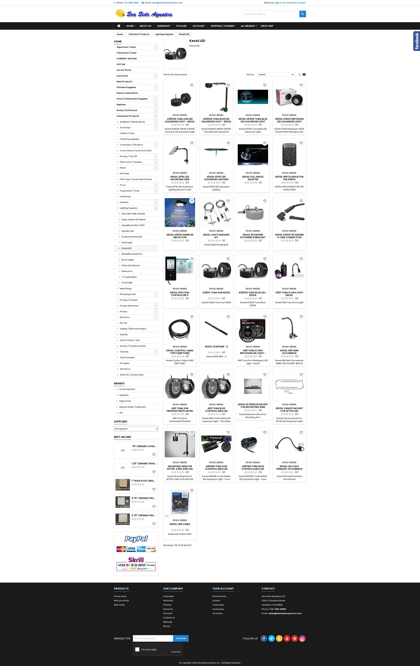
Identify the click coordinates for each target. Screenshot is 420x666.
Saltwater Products (128, 116)
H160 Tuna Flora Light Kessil (289, 294)
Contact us (169, 617)
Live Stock (122, 75)
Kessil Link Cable (180, 524)
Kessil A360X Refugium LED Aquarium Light (289, 120)
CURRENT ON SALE (127, 58)
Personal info (219, 596)
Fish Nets (124, 173)
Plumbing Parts (128, 294)
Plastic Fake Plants (127, 93)
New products (121, 600)
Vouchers (217, 613)
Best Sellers (122, 437)
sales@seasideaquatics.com (166, 2)
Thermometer (127, 357)
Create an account (295, 2)
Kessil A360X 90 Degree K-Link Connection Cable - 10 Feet (289, 237)
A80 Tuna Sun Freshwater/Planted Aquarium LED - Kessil (179, 411)
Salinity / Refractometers (133, 328)
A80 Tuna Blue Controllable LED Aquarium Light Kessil (216, 411)
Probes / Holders (129, 300)
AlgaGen (124, 395)
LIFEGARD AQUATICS (132, 254)
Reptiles (121, 104)
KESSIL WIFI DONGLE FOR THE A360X (289, 178)
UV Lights (124, 363)
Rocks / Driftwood (127, 110)
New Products (124, 81)
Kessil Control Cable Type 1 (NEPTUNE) (179, 352)
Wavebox (125, 369)
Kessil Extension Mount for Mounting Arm (253, 406)
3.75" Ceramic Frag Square (144, 498)
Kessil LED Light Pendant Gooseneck (289, 468)
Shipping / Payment (223, 26)
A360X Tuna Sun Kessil (216, 292)
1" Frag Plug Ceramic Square (144, 480)
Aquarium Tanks (126, 47)
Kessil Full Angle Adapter (252, 178)
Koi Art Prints (124, 70)
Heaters (124, 202)
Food (122, 185)
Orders (216, 600)
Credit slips (218, 604)
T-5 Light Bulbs (129, 277)
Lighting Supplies (129, 208)
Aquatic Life (128, 231)
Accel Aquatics (127, 389)
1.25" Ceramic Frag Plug (144, 463)
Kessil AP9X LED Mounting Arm (179, 178)
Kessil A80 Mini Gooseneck (289, 352)
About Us (145, 26)
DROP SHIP (267, 26)
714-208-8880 (131, 2)
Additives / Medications (132, 121)
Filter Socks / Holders (131, 162)
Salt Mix (124, 334)
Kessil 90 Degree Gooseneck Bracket (253, 236)
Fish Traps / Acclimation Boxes (136, 179)
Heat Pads (125, 196)
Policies (181, 26)
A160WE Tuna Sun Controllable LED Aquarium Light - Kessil (216, 469)
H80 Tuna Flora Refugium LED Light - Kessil (253, 353)
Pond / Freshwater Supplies (132, 98)
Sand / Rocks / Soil (130, 340)
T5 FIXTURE (127, 282)
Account (199, 26)
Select (277, 75)
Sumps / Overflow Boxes (133, 346)
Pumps (123, 311)
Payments (168, 596)
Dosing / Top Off (128, 156)
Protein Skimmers (129, 305)
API (121, 412)
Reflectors (127, 271)
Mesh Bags (126, 288)
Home (129, 26)
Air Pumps (125, 127)
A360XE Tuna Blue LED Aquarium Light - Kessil (216, 120)
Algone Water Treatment (132, 406)
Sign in (278, 2)
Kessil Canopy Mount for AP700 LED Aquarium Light (289, 411)
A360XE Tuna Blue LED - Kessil (253, 294)
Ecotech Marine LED (132, 236)
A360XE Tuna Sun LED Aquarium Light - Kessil (180, 120)
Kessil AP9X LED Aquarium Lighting (216, 178)
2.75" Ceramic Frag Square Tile (144, 515)
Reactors (125, 317)
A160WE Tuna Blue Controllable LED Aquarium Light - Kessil (253, 469)
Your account (223, 588)
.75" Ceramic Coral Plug (144, 446)
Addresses (218, 609)
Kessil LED (127, 248)
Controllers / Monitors (131, 144)
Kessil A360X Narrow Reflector (180, 236)
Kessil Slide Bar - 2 (216, 346)
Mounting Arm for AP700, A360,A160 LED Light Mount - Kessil (180, 469)
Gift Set (121, 64)
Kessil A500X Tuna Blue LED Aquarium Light (253, 120)
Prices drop (120, 596)
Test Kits (124, 351)
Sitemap (167, 621)
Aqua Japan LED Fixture (134, 219)
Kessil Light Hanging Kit (216, 236)
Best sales (119, 604)
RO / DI (123, 323)
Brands (119, 383)
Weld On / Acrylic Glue (132, 374)
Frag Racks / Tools (129, 190)
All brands (248, 26)
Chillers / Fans (127, 133)
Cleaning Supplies (129, 139)
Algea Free (125, 401)
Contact (268, 588)
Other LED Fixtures (131, 265)
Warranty (163, 26)
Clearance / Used (126, 52)
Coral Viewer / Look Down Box (136, 150)
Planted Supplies (126, 87)
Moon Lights (128, 259)
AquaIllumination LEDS (133, 225)
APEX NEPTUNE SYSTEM (133, 213)
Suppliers (120, 421)
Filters (123, 167)
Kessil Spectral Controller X (180, 294)
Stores (166, 626)
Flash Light (127, 242)
